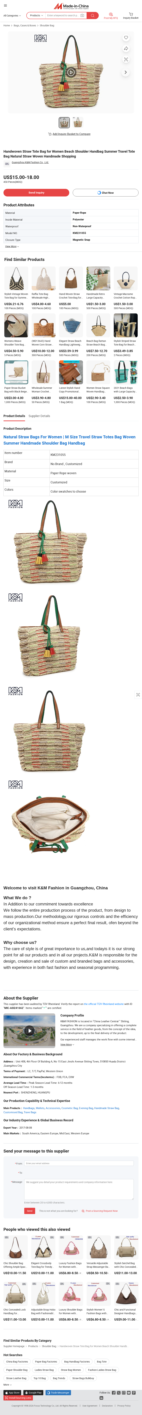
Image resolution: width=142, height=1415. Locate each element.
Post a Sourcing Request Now (100, 1210)
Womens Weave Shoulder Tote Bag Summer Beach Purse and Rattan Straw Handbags (15, 343)
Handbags (29, 1108)
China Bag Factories (17, 1361)
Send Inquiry (36, 192)
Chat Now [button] (108, 192)
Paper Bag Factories (46, 1361)
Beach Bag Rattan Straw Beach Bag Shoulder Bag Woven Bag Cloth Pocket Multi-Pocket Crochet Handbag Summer (97, 343)
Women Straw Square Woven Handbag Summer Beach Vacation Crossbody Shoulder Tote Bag (98, 390)
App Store (12, 1392)
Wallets (40, 1108)
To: (21, 1172)
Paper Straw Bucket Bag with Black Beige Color (15, 390)
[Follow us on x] (119, 1392)
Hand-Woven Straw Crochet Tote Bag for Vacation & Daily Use (70, 296)
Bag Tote (101, 1361)
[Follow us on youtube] (129, 1392)
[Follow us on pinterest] (134, 1392)
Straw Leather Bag (16, 1378)
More (6, 1384)
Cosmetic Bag (69, 1108)
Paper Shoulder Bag (17, 1370)
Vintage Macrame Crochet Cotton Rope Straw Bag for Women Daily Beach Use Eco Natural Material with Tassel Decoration (125, 296)
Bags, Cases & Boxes (25, 25)
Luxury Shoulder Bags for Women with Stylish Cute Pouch (70, 1313)
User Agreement (89, 1405)
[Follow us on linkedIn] (101, 1397)
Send (29, 1210)
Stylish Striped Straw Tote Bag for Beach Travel (125, 343)
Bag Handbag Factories (77, 1361)
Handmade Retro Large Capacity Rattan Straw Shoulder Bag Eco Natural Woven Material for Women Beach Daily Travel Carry (97, 296)
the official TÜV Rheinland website (104, 1004)
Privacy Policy (124, 1405)
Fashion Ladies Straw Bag (102, 1370)
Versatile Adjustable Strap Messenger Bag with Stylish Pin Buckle (98, 1266)
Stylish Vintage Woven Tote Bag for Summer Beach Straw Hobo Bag (16, 296)
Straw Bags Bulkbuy (83, 1378)
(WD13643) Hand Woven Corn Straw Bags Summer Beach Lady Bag (43, 343)
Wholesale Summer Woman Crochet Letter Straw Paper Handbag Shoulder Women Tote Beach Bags (42, 390)
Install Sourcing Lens (20, 1397)
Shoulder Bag (47, 25)
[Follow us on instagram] (124, 1392)
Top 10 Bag (40, 1378)
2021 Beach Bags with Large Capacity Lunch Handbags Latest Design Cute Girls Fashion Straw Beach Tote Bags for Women (124, 390)
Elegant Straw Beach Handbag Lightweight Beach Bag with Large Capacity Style (71, 343)
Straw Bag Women (71, 1370)
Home (6, 25)
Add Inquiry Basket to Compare (71, 134)
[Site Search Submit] (93, 15)
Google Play (33, 1392)
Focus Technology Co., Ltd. (47, 1405)
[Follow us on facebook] (114, 1392)
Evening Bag (86, 1108)
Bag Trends (59, 1378)
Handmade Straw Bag (106, 1108)
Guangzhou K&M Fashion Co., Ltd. (30, 162)
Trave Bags (30, 1112)
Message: (17, 1182)
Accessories (53, 1108)
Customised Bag (13, 1112)
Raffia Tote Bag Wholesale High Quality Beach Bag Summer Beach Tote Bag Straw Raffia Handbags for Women (43, 296)
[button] (5, 5)
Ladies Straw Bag (44, 1370)
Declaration (107, 1405)
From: (19, 1163)
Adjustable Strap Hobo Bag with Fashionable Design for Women (43, 1313)
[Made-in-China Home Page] (71, 6)
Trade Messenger (58, 1392)
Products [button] (35, 15)
